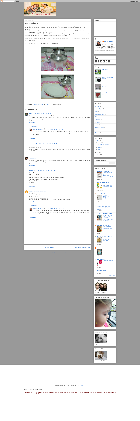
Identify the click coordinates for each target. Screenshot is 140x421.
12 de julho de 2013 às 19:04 (55, 208)
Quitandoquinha (100, 272)
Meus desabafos (99, 130)
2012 (98, 140)
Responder (32, 122)
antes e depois (98, 108)
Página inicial (50, 247)
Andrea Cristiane (38, 129)
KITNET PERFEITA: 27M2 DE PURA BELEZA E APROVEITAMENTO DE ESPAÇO (108, 218)
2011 (98, 152)
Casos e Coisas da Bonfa (104, 225)
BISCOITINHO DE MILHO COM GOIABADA (107, 239)
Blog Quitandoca (101, 270)
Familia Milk (33, 158)
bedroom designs (34, 144)
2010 (98, 154)
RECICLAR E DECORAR (103, 171)
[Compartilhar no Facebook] (58, 104)
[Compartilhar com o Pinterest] (60, 104)
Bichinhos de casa (99, 114)
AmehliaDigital (101, 193)
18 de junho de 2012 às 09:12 (48, 144)
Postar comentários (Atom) (60, 253)
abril (99, 149)
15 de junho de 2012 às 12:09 (55, 129)
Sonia (30, 113)
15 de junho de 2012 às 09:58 (42, 113)
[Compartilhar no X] (57, 104)
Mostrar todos (112, 275)
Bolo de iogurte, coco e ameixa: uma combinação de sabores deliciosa (104, 208)
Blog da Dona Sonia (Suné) (104, 236)
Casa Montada (101, 259)
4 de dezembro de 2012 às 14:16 (46, 170)
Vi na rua (97, 132)
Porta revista (105, 69)
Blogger (82, 385)
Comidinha (97, 119)
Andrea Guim (32, 170)
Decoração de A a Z (102, 248)
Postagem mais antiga (82, 247)
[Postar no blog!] (55, 104)
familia (96, 124)
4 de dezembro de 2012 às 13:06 (47, 158)
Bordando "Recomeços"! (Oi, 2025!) (107, 197)
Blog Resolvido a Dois (103, 182)
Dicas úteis (97, 122)
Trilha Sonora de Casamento (37, 191)
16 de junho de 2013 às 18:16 (55, 191)
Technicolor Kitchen (102, 205)
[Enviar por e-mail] (54, 104)
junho (99, 142)
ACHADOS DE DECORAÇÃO (104, 214)
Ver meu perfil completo (101, 52)
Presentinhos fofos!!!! (103, 144)
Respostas (34, 126)
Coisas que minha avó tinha (102, 116)
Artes (96, 111)
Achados (97, 106)
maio (99, 147)
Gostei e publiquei (99, 127)
